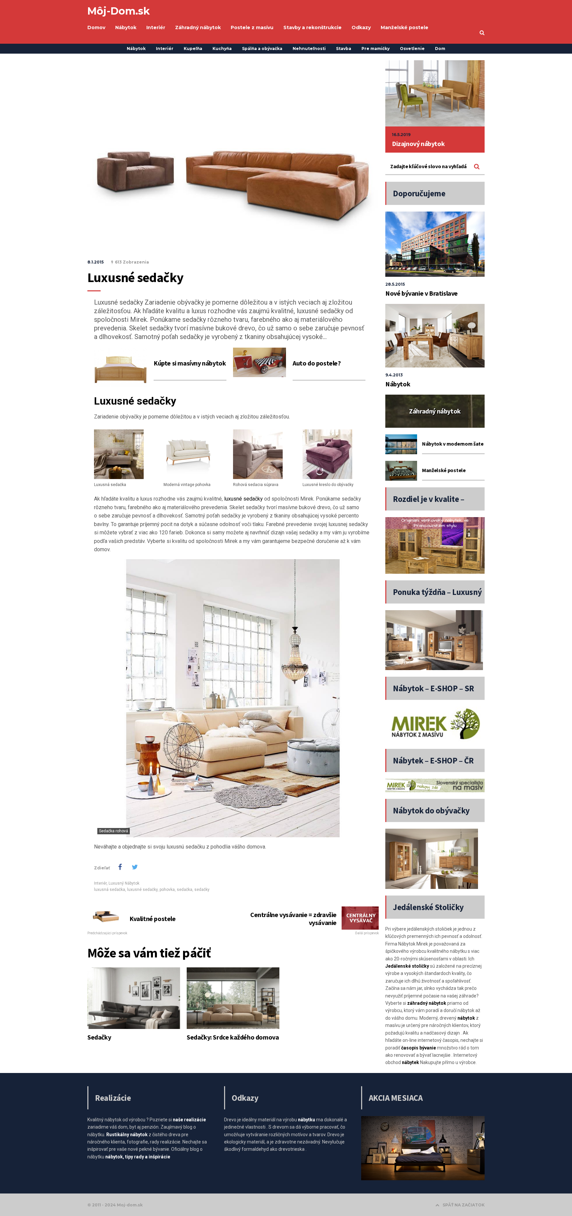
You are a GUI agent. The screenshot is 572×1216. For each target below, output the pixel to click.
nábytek (410, 1062)
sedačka (184, 889)
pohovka (167, 889)
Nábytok (136, 48)
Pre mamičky (375, 48)
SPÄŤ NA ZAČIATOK (464, 1204)
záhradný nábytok (426, 1003)
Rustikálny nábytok (127, 1134)
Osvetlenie (412, 48)
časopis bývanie (418, 1047)
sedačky (202, 889)
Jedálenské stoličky (407, 966)
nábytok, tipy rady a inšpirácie (137, 1156)
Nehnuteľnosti (309, 48)
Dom (440, 48)
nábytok (465, 1018)
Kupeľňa (193, 48)
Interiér (164, 48)
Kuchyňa (222, 48)
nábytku (306, 1119)
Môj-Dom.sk (118, 11)
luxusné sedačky (243, 499)
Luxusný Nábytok (124, 883)
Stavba (343, 48)
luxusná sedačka (109, 889)
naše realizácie (189, 1119)
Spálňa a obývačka (262, 48)
